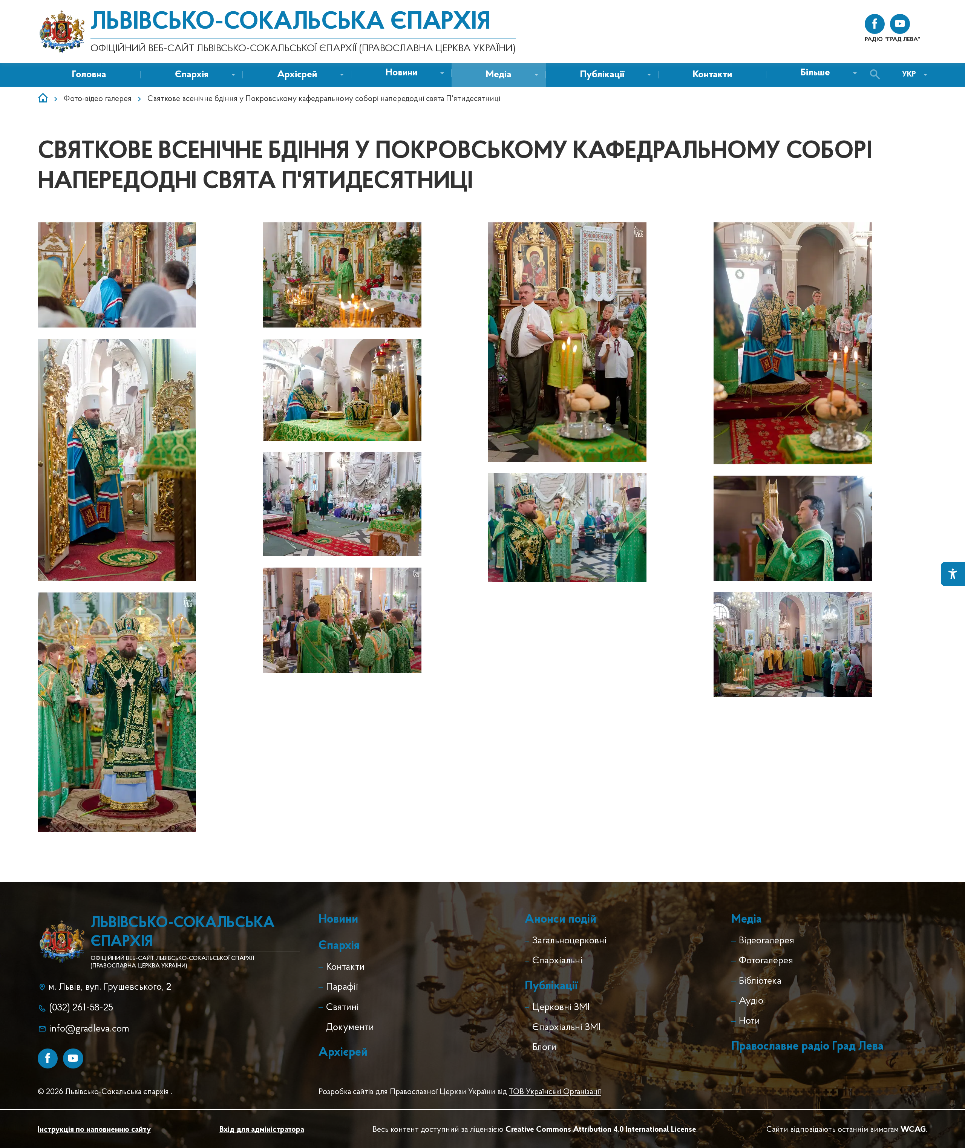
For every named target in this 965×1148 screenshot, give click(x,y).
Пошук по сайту (877, 75)
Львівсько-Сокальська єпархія (290, 23)
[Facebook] (48, 1058)
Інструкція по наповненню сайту (94, 1130)
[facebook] (875, 24)
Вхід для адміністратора (261, 1130)
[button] (401, 73)
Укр (909, 74)
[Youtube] (73, 1058)
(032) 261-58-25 (81, 1008)
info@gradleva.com (89, 1029)
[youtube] (900, 24)
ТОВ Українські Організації (555, 1092)
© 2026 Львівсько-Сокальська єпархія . (105, 1092)
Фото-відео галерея (98, 99)
